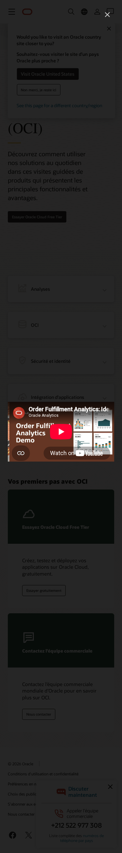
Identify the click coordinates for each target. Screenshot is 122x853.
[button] (107, 14)
